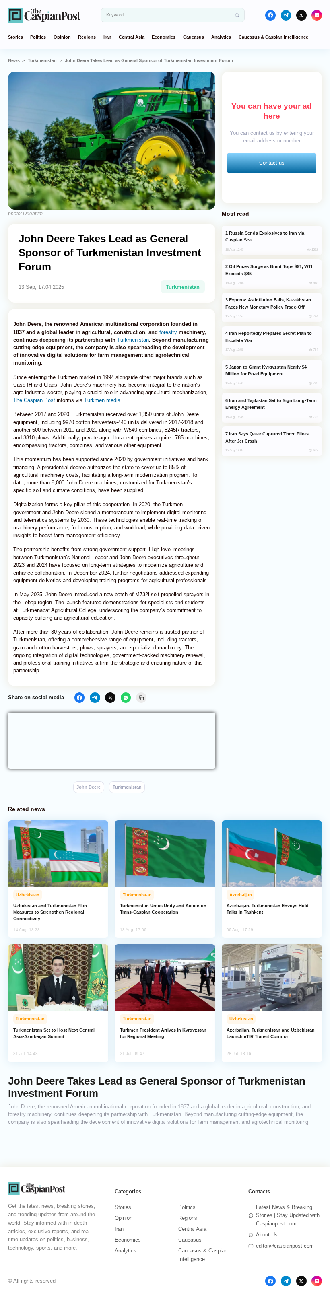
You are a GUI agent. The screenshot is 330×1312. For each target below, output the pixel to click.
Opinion (62, 37)
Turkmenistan (42, 60)
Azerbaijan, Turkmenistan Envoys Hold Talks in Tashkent (268, 908)
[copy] (141, 697)
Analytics (221, 37)
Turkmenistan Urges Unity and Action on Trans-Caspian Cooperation (163, 908)
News (14, 60)
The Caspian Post (34, 400)
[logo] (44, 15)
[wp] (126, 697)
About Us (267, 1235)
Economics (163, 37)
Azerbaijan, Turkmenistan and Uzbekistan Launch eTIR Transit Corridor (271, 1033)
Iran (107, 37)
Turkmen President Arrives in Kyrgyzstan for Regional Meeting (163, 1033)
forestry (168, 332)
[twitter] (301, 15)
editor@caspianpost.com (285, 1246)
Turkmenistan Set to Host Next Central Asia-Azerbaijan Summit (54, 1033)
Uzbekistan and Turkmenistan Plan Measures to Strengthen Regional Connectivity (50, 912)
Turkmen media (102, 400)
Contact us (272, 163)
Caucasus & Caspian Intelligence (273, 37)
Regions (87, 37)
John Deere (88, 787)
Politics (38, 37)
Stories (15, 37)
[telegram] (286, 15)
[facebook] (270, 15)
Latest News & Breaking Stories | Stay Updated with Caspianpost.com (288, 1215)
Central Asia (131, 37)
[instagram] (316, 15)
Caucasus (193, 37)
